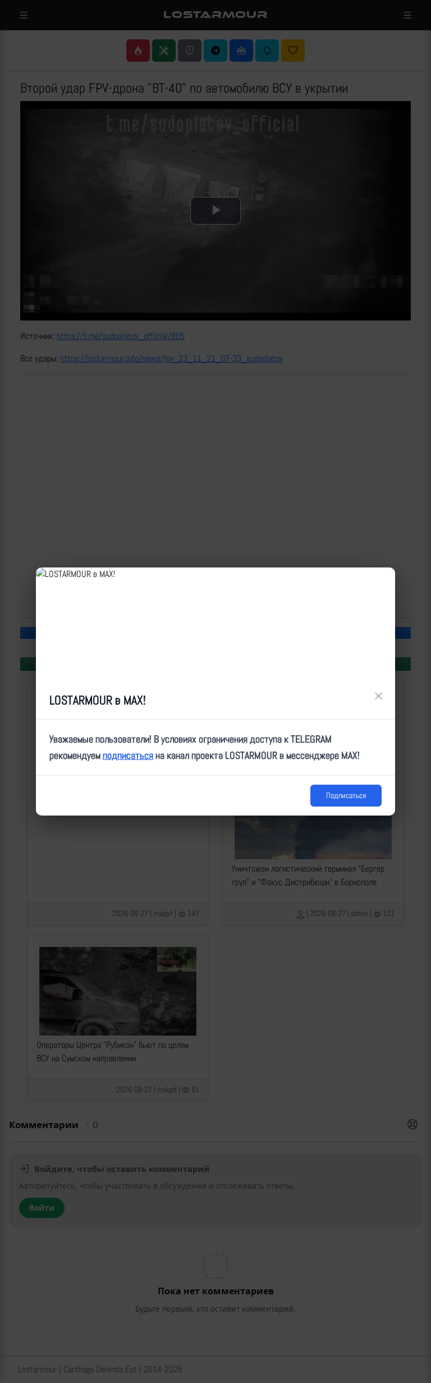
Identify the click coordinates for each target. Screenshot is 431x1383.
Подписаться (346, 795)
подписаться (128, 755)
